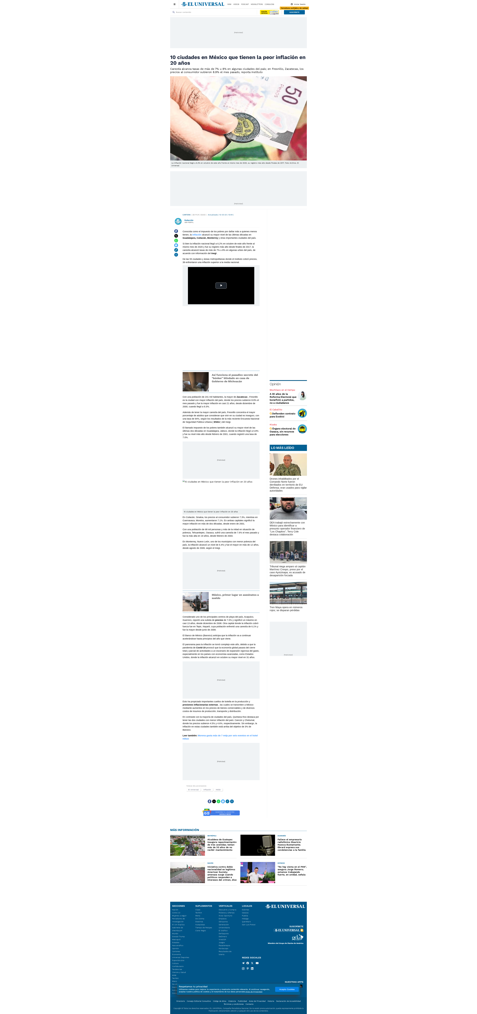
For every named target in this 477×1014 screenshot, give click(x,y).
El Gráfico (223, 931)
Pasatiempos (224, 945)
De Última (199, 919)
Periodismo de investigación (178, 920)
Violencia (232, 1001)
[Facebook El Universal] (247, 963)
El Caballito (276, 409)
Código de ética (219, 1001)
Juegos (222, 942)
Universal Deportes (180, 957)
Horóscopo (223, 948)
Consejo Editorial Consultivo (199, 1001)
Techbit (175, 978)
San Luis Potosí (249, 925)
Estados (175, 942)
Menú (174, 981)
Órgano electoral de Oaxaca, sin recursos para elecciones (283, 431)
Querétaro (246, 922)
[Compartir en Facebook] (176, 231)
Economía (176, 954)
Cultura (175, 963)
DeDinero (223, 936)
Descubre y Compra (227, 910)
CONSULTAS (269, 4)
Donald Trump (178, 936)
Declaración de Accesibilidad (288, 1001)
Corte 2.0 (176, 913)
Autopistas (200, 925)
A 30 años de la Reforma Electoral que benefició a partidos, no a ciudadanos (283, 398)
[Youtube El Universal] (257, 963)
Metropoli (176, 939)
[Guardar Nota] (176, 255)
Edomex (245, 910)
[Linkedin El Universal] (252, 968)
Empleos (223, 919)
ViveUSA (222, 939)
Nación (175, 910)
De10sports (224, 934)
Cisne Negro (200, 931)
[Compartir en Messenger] (176, 245)
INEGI (218, 790)
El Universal (193, 790)
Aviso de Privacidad (257, 1001)
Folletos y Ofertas (227, 913)
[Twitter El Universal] (252, 963)
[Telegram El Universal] (243, 963)
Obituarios (223, 922)
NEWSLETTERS (257, 4)
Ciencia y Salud (179, 972)
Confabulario (177, 966)
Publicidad (242, 1001)
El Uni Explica (178, 925)
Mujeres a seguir (179, 916)
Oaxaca (245, 913)
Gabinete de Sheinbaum (177, 929)
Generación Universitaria (224, 926)
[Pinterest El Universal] (247, 968)
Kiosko (273, 424)
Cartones (176, 951)
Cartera (187, 215)
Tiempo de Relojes (203, 928)
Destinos (199, 922)
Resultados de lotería (225, 952)
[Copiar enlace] (176, 250)
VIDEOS (236, 4)
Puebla (245, 916)
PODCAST (245, 4)
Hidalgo (245, 919)
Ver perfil (189, 222)
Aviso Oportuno (225, 916)
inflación (196, 234)
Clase (197, 910)
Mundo (175, 934)
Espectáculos (178, 960)
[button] (294, 12)
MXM (229, 4)
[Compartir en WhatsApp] (176, 240)
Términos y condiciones (234, 1004)
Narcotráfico (177, 945)
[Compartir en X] (176, 236)
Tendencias (177, 969)
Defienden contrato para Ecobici (282, 415)
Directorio (180, 1001)
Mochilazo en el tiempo (282, 390)
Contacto (249, 1004)
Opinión (275, 384)
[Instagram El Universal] (243, 968)
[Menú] (174, 4)
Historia (271, 1001)
